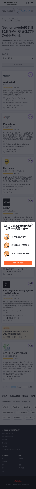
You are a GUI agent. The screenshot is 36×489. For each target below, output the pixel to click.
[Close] (32, 224)
